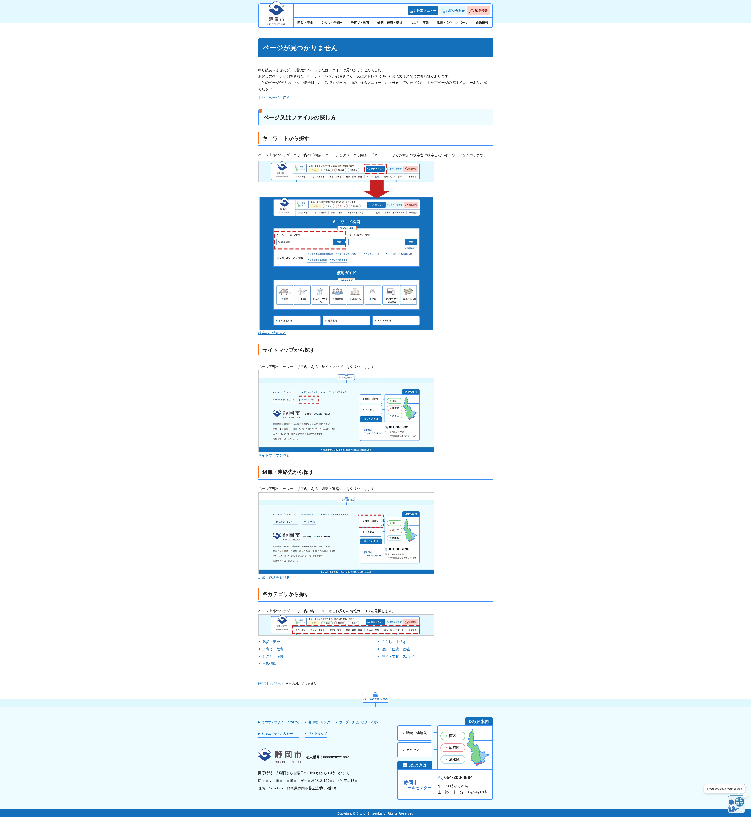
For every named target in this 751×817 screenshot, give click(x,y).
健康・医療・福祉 (396, 649)
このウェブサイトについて (280, 722)
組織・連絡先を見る (274, 578)
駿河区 (454, 748)
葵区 (452, 736)
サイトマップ (317, 733)
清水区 (454, 759)
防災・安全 (271, 642)
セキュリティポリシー (277, 733)
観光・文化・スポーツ (399, 656)
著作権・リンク (319, 722)
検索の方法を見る (272, 333)
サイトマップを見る (274, 455)
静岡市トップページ (270, 683)
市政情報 (269, 664)
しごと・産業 (273, 656)
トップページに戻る (274, 98)
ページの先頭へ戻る (375, 699)
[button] (423, 10)
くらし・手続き (394, 642)
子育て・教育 (273, 649)
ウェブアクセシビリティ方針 (359, 722)
